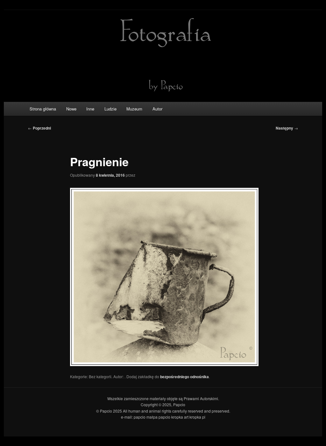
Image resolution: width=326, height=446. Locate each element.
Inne (90, 109)
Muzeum (134, 109)
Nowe (71, 109)
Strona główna (43, 109)
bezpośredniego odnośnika (184, 376)
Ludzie (110, 109)
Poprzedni (39, 128)
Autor (157, 109)
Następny (287, 128)
